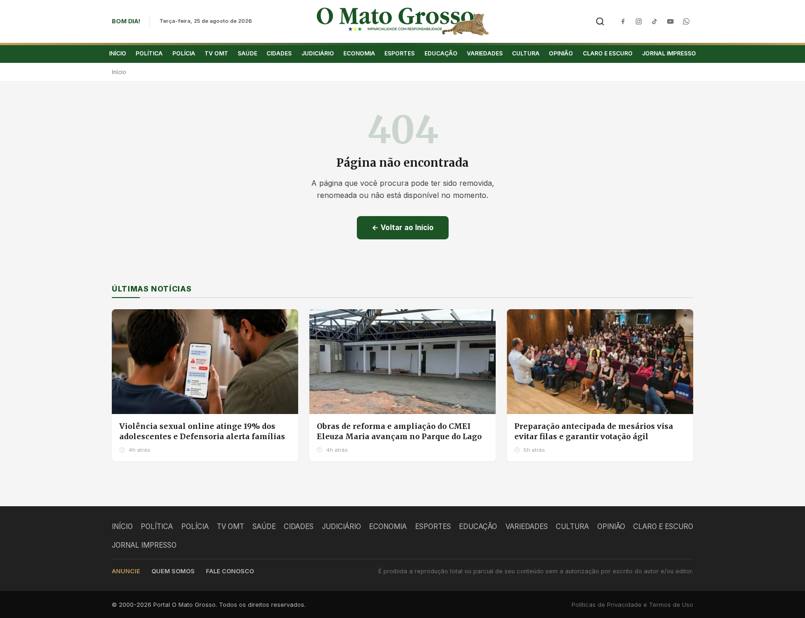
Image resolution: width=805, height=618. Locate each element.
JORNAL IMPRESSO (669, 53)
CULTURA (525, 53)
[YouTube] (670, 21)
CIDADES (279, 53)
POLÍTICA (149, 53)
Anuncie (126, 571)
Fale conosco (230, 571)
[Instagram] (639, 21)
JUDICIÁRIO (317, 53)
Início (119, 71)
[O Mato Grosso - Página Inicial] (403, 21)
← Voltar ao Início (403, 227)
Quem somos (173, 571)
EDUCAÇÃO (440, 53)
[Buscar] (600, 21)
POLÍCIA (183, 53)
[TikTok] (655, 21)
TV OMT (216, 53)
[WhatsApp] (686, 21)
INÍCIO (117, 53)
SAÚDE (247, 53)
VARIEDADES (485, 53)
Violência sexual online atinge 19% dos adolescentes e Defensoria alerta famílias (202, 431)
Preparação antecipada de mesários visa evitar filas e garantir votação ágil (593, 431)
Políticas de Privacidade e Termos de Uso (632, 604)
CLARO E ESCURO (608, 53)
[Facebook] (623, 21)
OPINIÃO (561, 53)
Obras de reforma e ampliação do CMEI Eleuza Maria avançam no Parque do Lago (399, 431)
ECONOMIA (359, 53)
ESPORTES (399, 53)
